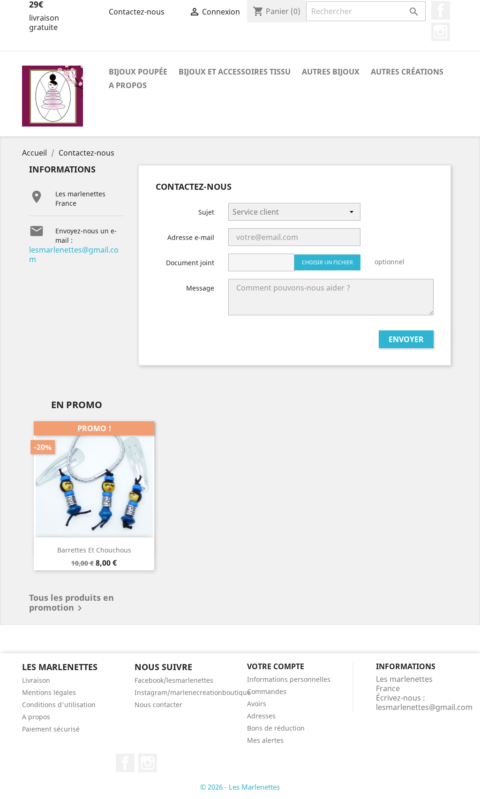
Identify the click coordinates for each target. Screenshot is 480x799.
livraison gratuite (44, 22)
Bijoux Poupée (138, 72)
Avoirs (256, 703)
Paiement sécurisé (51, 728)
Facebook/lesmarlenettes (174, 680)
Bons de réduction (276, 728)
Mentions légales (49, 692)
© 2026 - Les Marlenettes (240, 787)
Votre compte (275, 666)
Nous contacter (158, 704)
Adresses (261, 715)
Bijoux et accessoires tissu (235, 72)
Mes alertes (265, 740)
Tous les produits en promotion (71, 603)
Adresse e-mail (190, 237)
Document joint (190, 262)
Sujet (206, 212)
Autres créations (407, 72)
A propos (128, 85)
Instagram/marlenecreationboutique (193, 692)
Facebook (440, 10)
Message (200, 288)
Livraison (36, 680)
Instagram (440, 31)
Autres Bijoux (331, 72)
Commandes (266, 691)
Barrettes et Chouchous (94, 549)
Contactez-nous (137, 12)
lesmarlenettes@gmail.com (74, 254)
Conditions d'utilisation (59, 704)
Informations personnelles (288, 679)
